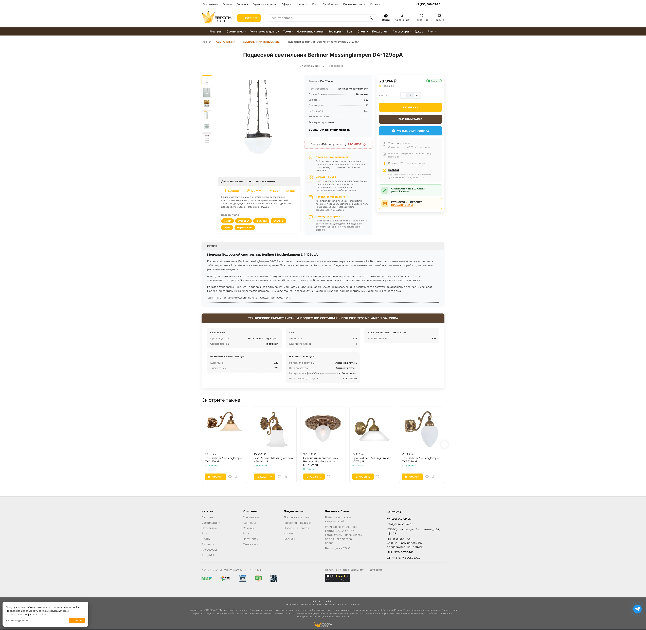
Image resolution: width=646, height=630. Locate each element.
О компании (210, 4)
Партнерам (251, 538)
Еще (430, 31)
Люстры (215, 31)
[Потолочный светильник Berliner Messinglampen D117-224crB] (323, 429)
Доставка (242, 4)
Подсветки (379, 31)
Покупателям (293, 511)
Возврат (393, 169)
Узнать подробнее (17, 620)
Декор (419, 31)
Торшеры (335, 31)
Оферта (286, 4)
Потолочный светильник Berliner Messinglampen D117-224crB (320, 461)
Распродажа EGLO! (338, 548)
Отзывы (375, 4)
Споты (362, 31)
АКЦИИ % (208, 555)
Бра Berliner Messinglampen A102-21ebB (224, 460)
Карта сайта (375, 569)
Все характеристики (321, 122)
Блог (315, 4)
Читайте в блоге (337, 511)
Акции (288, 533)
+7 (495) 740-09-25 (428, 4)
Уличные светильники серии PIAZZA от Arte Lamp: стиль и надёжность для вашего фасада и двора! (343, 535)
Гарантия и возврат (265, 4)
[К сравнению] (236, 477)
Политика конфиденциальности (345, 569)
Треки (287, 31)
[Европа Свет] (217, 17)
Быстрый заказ (410, 119)
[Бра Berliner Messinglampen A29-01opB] (274, 429)
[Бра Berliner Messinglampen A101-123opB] (421, 429)
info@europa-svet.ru (400, 524)
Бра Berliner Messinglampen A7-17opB (371, 460)
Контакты (302, 4)
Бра (349, 31)
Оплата (227, 4)
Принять (77, 620)
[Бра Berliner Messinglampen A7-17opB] (372, 429)
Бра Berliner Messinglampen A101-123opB (421, 460)
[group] (259, 125)
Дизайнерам (330, 4)
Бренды (289, 538)
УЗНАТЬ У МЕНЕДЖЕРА (413, 131)
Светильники (235, 31)
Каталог (207, 511)
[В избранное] (229, 477)
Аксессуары (401, 31)
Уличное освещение (263, 31)
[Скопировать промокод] (364, 144)
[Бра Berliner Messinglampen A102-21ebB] (224, 429)
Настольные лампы (310, 31)
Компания (250, 511)
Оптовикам (251, 544)
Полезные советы (354, 4)
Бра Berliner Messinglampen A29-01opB (273, 460)
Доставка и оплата (297, 517)
